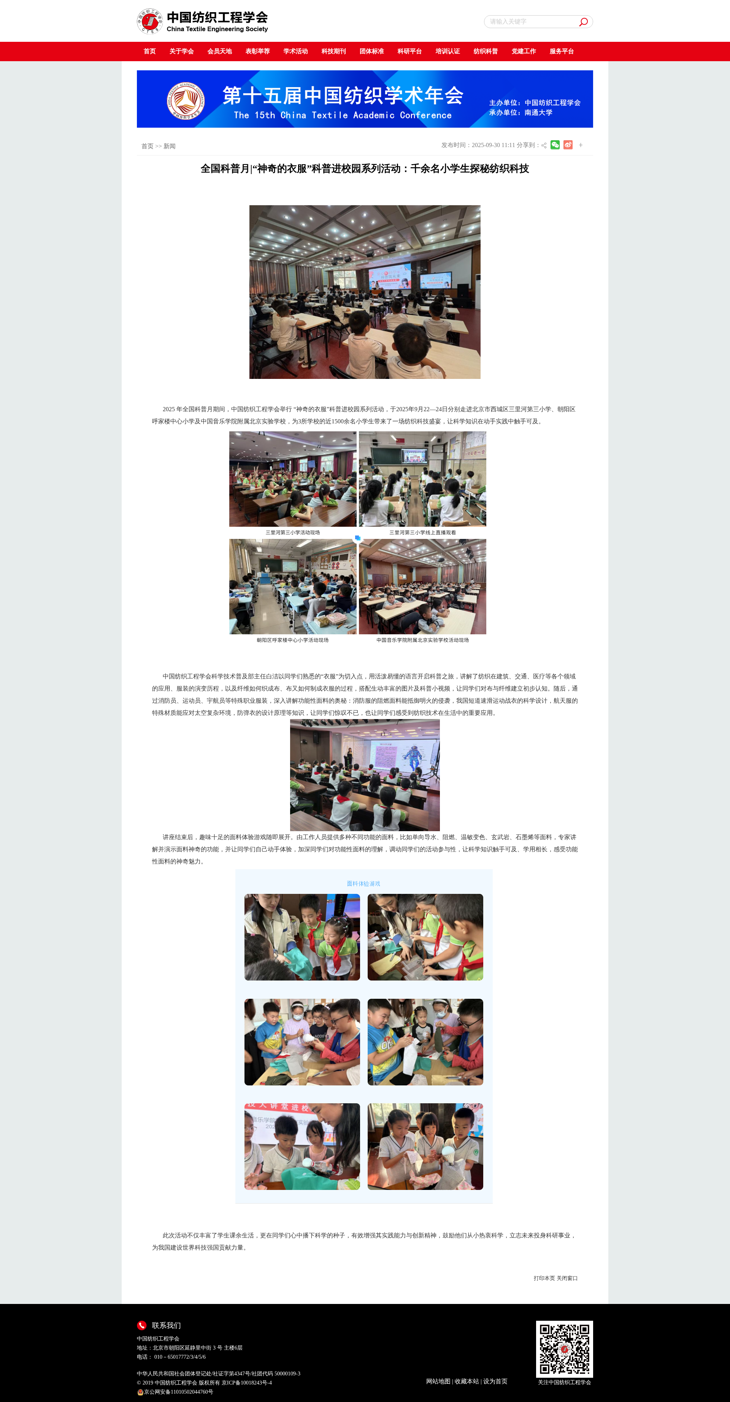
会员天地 (220, 51)
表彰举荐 (258, 51)
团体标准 (372, 51)
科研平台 (410, 51)
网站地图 (438, 1381)
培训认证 (448, 51)
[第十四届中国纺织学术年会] (365, 98)
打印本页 (544, 1278)
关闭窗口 (567, 1278)
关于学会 (182, 51)
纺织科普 (486, 51)
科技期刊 (334, 51)
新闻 (169, 146)
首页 (150, 51)
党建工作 (524, 51)
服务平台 (562, 51)
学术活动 (296, 51)
